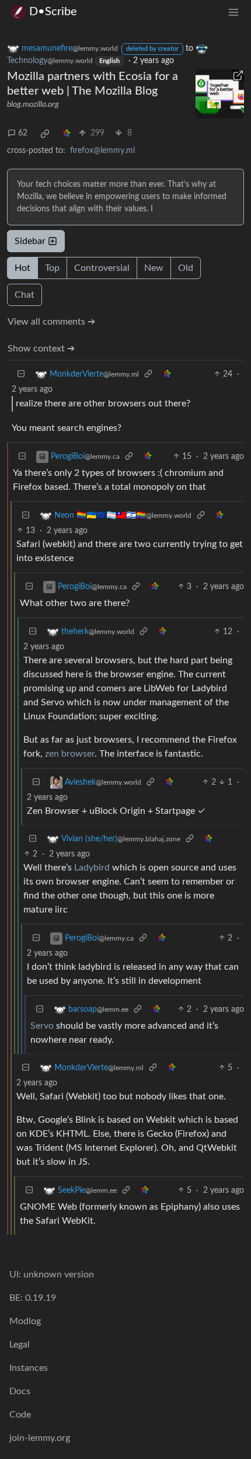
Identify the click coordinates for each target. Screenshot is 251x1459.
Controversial (102, 268)
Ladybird (92, 867)
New (153, 268)
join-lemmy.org (39, 1438)
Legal (19, 1344)
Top (52, 268)
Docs (19, 1391)
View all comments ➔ (51, 321)
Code (20, 1414)
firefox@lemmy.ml (102, 151)
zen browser (70, 753)
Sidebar (30, 241)
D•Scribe (53, 12)
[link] (45, 134)
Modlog (25, 1321)
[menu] (233, 12)
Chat (24, 295)
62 (22, 133)
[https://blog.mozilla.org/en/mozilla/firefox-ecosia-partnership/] (220, 94)
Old (185, 268)
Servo (42, 1025)
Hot (22, 268)
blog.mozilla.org (33, 104)
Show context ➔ (41, 348)
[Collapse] (21, 374)
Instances (28, 1368)
